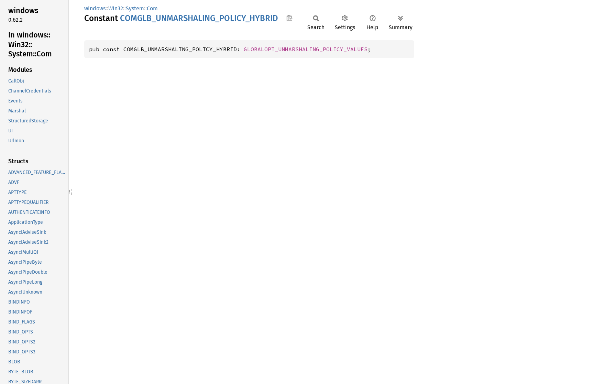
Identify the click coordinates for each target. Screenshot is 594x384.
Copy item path (289, 18)
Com (152, 8)
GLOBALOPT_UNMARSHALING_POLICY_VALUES (305, 49)
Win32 (115, 8)
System (135, 8)
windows (95, 8)
